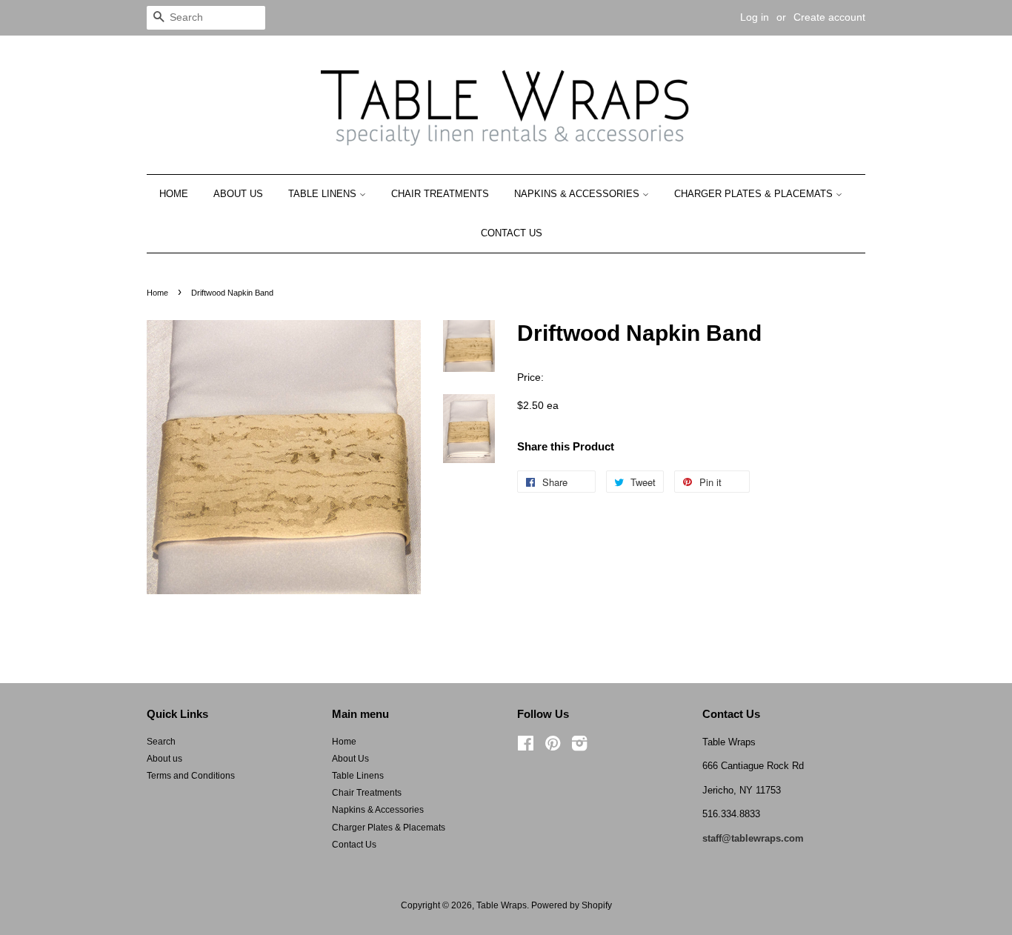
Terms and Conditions (191, 776)
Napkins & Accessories (578, 193)
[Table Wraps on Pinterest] (553, 747)
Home (173, 193)
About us (164, 758)
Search (161, 741)
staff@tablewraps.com (753, 838)
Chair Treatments (440, 193)
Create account (829, 17)
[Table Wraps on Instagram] (579, 747)
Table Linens (323, 193)
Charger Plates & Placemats (755, 193)
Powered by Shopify (571, 905)
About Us (238, 193)
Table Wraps (501, 905)
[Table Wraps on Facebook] (525, 747)
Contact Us (511, 233)
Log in (754, 17)
